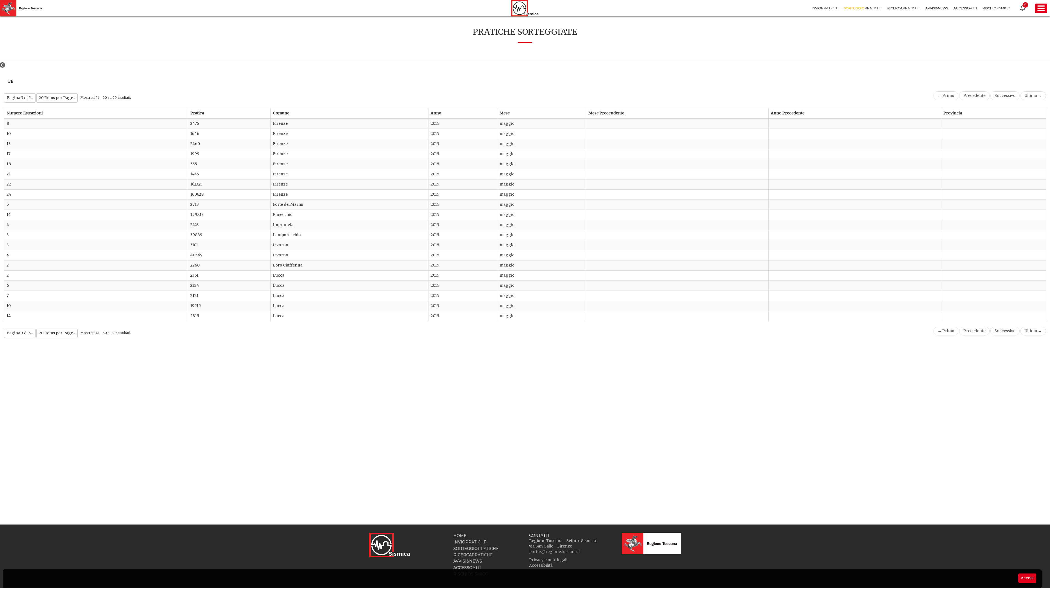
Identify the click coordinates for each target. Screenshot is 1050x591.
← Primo (946, 95)
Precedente (974, 95)
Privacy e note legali (548, 559)
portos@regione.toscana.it (554, 551)
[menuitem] (825, 8)
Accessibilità (541, 565)
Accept (1027, 577)
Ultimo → (1033, 95)
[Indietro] (4, 65)
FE (10, 81)
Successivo (1005, 95)
